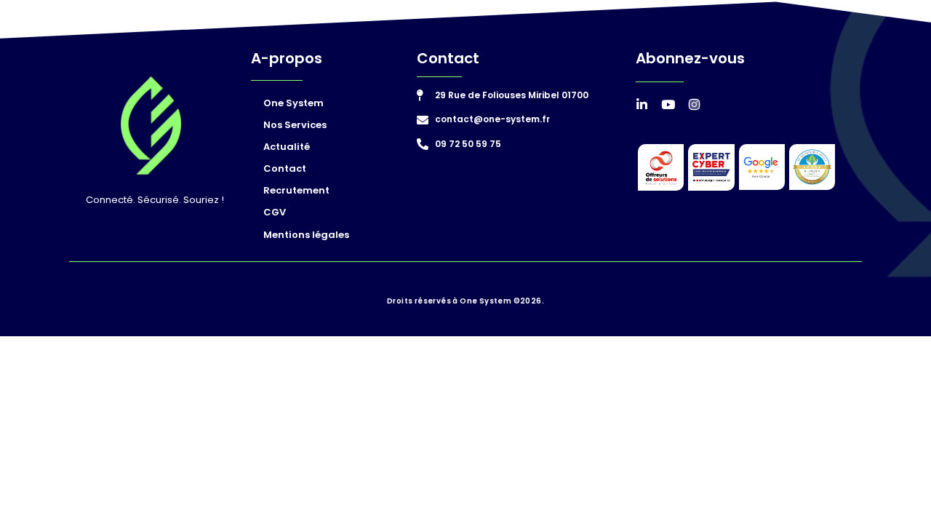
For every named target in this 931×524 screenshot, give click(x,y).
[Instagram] (694, 104)
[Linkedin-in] (642, 104)
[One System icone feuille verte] (151, 125)
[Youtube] (668, 104)
